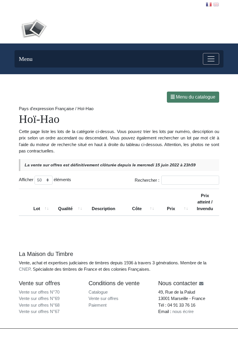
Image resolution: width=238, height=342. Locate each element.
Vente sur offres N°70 (39, 292)
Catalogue (98, 292)
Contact (30, 4)
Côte (137, 208)
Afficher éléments (45, 179)
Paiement (98, 305)
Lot (36, 208)
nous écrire (183, 311)
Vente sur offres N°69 (39, 298)
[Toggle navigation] (211, 59)
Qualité (65, 208)
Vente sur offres (103, 298)
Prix (171, 208)
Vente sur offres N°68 (39, 305)
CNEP (24, 269)
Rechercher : (147, 179)
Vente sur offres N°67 (39, 311)
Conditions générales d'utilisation (171, 334)
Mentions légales (131, 334)
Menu (26, 59)
